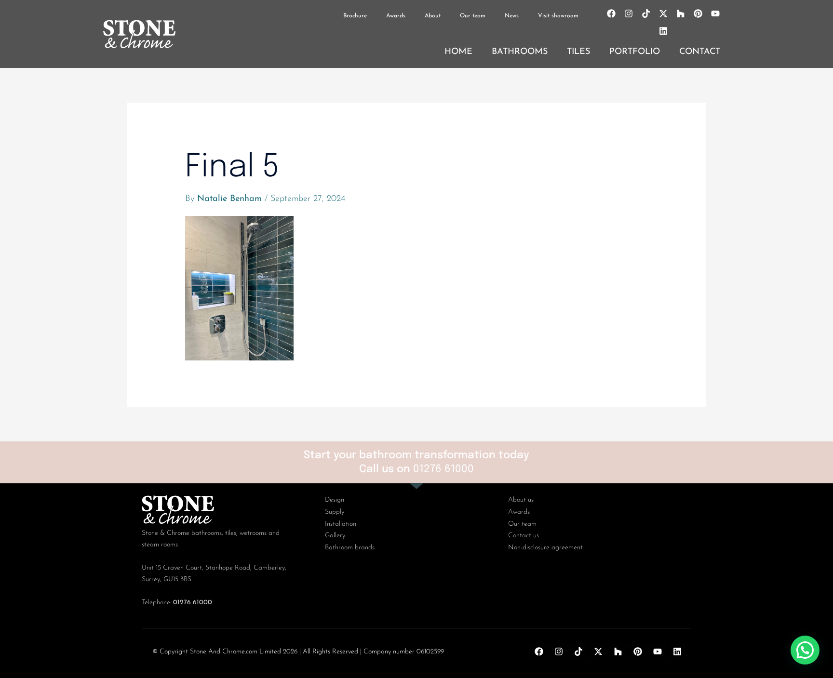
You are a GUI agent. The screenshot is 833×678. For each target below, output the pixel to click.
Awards (395, 16)
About (433, 16)
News (512, 16)
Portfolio (634, 52)
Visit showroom (558, 16)
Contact (699, 52)
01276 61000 (443, 469)
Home (458, 52)
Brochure (355, 16)
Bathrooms (520, 52)
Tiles (578, 52)
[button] (805, 650)
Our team (472, 16)
